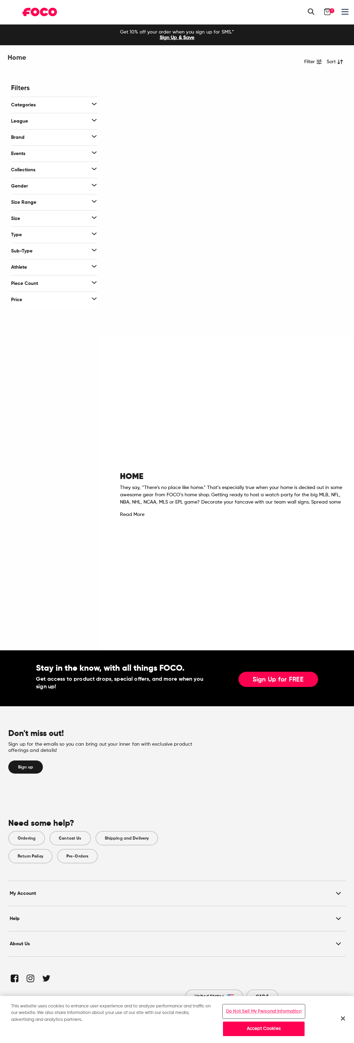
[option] (177, 35)
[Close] (343, 1018)
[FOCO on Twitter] (45, 978)
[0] (327, 11)
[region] (177, 1019)
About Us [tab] (20, 944)
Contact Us (70, 838)
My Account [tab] (23, 893)
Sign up (25, 767)
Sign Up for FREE (278, 680)
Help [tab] (15, 918)
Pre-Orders (77, 856)
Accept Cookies (264, 1028)
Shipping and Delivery (127, 838)
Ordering (27, 838)
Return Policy (30, 856)
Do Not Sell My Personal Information (263, 1011)
